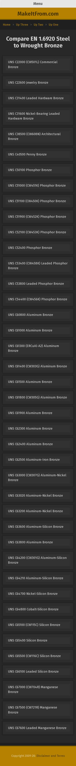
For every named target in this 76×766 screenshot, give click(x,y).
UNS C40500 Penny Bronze (27, 154)
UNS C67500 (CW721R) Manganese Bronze (32, 710)
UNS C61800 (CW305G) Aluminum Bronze (37, 397)
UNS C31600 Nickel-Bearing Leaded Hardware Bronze (34, 116)
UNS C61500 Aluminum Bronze (30, 382)
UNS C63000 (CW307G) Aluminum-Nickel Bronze (37, 477)
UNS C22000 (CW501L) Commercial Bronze (32, 64)
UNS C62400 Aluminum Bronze (30, 444)
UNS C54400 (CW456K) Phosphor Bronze (37, 299)
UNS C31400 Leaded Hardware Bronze (36, 98)
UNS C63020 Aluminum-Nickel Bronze (35, 496)
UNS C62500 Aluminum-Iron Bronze (34, 460)
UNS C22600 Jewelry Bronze (28, 83)
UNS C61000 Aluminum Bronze (30, 330)
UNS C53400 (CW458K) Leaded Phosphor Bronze (38, 265)
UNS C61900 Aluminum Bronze (30, 413)
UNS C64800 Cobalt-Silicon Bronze (33, 609)
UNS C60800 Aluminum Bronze (30, 315)
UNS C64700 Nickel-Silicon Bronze (33, 594)
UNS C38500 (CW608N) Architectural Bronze (34, 136)
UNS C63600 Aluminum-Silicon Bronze (35, 527)
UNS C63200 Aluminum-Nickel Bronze (35, 511)
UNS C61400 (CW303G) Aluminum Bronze (37, 366)
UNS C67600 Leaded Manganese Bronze (37, 728)
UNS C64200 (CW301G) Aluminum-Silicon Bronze (37, 560)
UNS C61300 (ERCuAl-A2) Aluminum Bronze (33, 348)
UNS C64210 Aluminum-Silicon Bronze (35, 578)
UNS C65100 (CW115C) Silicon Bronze (34, 625)
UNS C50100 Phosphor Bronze (30, 170)
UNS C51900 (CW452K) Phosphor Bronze (37, 217)
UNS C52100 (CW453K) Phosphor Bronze (37, 232)
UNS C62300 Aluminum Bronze (30, 428)
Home (6, 24)
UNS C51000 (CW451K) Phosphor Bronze (37, 185)
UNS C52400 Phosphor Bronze (30, 248)
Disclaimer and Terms (50, 756)
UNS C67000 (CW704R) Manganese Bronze (33, 689)
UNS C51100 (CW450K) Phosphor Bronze (37, 201)
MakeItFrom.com (38, 14)
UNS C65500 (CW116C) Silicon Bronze (34, 656)
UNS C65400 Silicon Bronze (27, 640)
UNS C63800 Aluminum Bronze (30, 542)
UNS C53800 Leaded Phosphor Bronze (36, 284)
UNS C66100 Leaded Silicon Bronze (33, 671)
